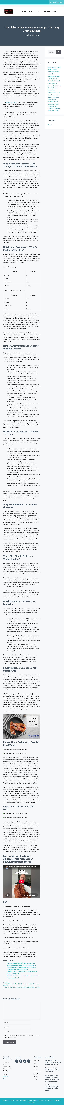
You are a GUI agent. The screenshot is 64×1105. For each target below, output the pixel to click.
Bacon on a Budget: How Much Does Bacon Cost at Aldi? (54, 79)
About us (36, 1060)
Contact (56, 11)
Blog (31, 11)
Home (24, 11)
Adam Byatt (35, 35)
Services (46, 11)
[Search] (58, 52)
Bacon (6, 982)
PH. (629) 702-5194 (56, 2)
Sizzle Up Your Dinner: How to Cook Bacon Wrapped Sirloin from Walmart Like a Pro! (54, 88)
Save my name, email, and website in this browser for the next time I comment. (22, 1036)
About (38, 11)
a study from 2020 (11, 102)
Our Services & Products (37, 1073)
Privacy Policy (35, 1078)
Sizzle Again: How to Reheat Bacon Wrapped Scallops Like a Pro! (53, 1062)
